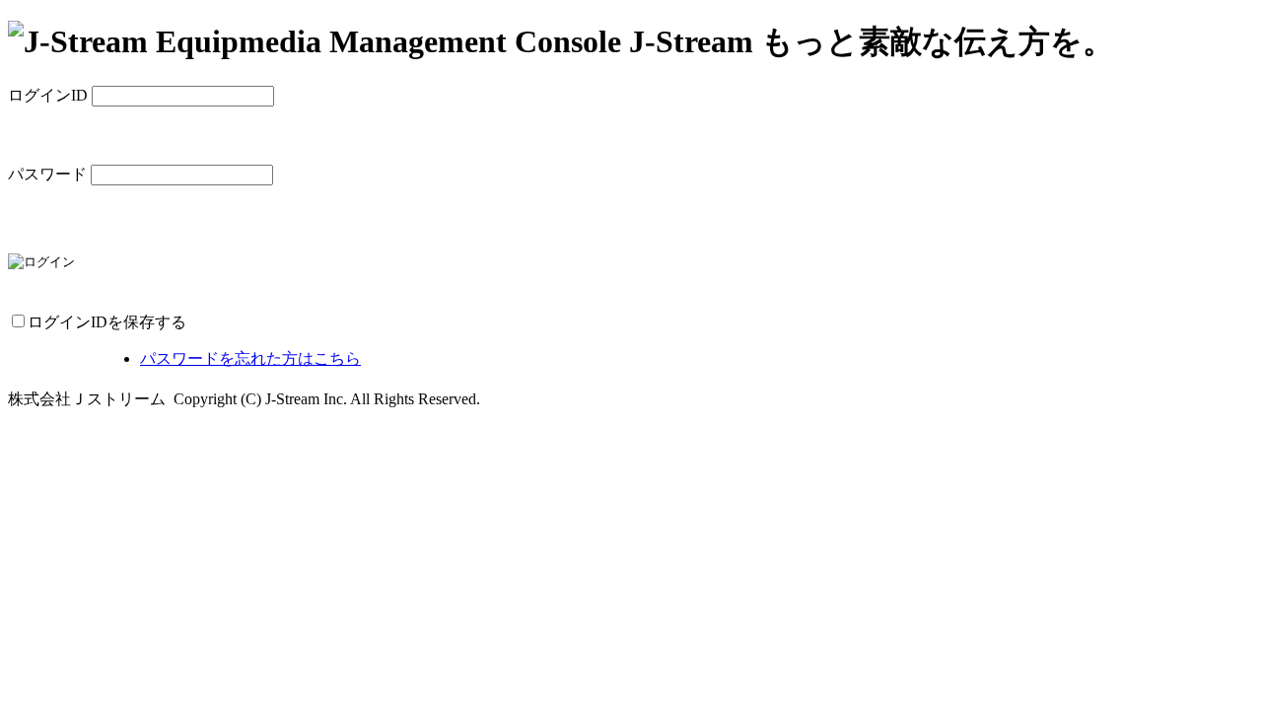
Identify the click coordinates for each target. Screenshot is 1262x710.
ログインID (48, 95)
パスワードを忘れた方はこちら (250, 358)
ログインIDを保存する (107, 322)
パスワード (47, 174)
